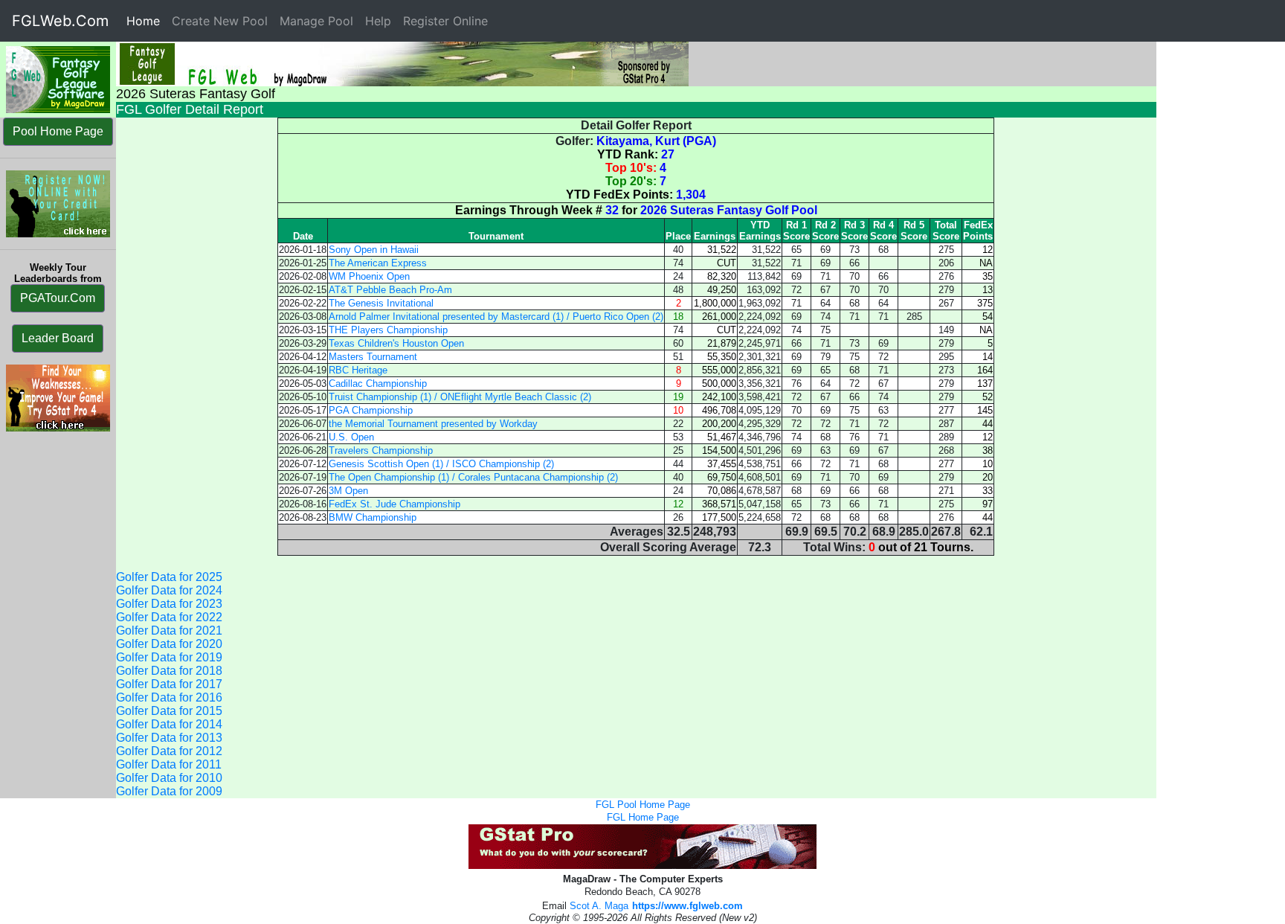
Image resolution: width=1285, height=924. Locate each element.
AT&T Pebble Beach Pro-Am (390, 289)
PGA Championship (371, 410)
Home (146, 20)
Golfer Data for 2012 (169, 751)
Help (378, 20)
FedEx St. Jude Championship (394, 504)
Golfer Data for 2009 (169, 791)
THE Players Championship (388, 330)
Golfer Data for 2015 (169, 711)
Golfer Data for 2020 (169, 644)
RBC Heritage (358, 370)
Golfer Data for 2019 (169, 657)
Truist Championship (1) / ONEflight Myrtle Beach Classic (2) (460, 396)
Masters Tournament (373, 356)
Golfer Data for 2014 (169, 724)
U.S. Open (351, 437)
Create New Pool (220, 20)
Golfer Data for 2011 (169, 764)
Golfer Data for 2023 (169, 603)
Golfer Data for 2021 (169, 630)
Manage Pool (316, 20)
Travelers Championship (381, 450)
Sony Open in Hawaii (374, 249)
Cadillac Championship (378, 383)
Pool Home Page (58, 131)
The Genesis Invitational (381, 303)
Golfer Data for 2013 (169, 737)
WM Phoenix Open (369, 276)
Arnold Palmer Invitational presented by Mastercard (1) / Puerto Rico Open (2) (496, 316)
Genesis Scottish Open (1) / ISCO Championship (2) (441, 463)
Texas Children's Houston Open (396, 343)
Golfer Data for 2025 (169, 577)
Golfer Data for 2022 (169, 617)
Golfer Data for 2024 (169, 590)
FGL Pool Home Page (643, 804)
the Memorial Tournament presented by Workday (433, 423)
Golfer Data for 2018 (169, 670)
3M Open (348, 490)
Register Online (445, 20)
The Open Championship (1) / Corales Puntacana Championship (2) (473, 477)
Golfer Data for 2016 (169, 697)
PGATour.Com (57, 298)
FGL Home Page (643, 817)
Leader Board (58, 338)
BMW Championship (372, 517)
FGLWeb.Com (60, 21)
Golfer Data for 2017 (169, 684)
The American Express (378, 263)
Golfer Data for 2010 (169, 777)
